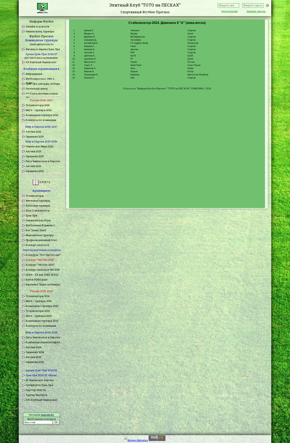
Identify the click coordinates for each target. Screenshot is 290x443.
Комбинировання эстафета (43, 342)
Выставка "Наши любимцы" (43, 284)
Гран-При (31, 215)
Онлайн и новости (37, 26)
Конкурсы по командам (41, 119)
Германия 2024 (35, 352)
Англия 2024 (33, 347)
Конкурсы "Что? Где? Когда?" (43, 254)
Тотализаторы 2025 (38, 310)
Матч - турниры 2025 (39, 315)
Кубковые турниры (38, 205)
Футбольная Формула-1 (40, 225)
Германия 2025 (35, 156)
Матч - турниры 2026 (38, 110)
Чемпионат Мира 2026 (39, 146)
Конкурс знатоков (37, 245)
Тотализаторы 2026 (38, 105)
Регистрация (229, 11)
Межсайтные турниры (39, 235)
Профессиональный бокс (41, 240)
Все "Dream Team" (36, 230)
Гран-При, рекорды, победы (43, 83)
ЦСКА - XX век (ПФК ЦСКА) (42, 274)
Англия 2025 (33, 151)
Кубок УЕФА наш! (37, 279)
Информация (34, 73)
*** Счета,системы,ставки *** (42, 93)
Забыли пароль (256, 11)
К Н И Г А (44, 182)
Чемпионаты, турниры (40, 31)
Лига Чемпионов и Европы (43, 161)
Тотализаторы (35, 195)
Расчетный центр (37, 88)
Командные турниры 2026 (42, 115)
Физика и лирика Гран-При (43, 49)
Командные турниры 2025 (42, 320)
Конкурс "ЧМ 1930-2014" (40, 264)
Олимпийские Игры (38, 220)
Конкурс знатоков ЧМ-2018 (43, 269)
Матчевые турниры (38, 200)
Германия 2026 (35, 136)
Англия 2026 (33, 131)
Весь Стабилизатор (38, 210)
